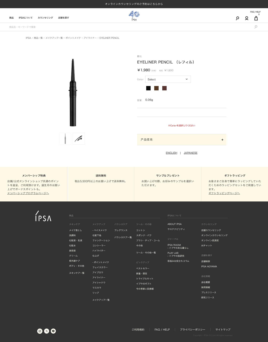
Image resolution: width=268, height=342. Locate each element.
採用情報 (205, 287)
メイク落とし (75, 230)
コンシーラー (99, 245)
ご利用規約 (138, 329)
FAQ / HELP (255, 12)
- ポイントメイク (100, 262)
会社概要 (205, 282)
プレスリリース (208, 292)
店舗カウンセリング (211, 230)
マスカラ (96, 288)
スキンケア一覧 (76, 273)
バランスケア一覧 (123, 237)
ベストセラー (142, 268)
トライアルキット (145, 278)
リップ (95, 293)
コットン (140, 230)
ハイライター (98, 250)
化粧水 (72, 245)
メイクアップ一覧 (101, 300)
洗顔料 (72, 235)
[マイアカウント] (246, 18)
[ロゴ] (134, 16)
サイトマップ (222, 329)
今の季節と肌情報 (145, 289)
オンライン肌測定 (210, 240)
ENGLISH (171, 153)
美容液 (72, 250)
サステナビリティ (176, 229)
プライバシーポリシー (192, 329)
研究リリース (207, 297)
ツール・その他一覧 (146, 252)
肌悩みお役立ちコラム (178, 261)
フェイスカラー (100, 267)
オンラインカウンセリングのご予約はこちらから (134, 4)
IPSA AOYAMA (209, 266)
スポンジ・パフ (144, 235)
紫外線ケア (74, 261)
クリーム (73, 256)
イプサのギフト (144, 284)
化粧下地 (96, 235)
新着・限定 (141, 273)
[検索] (237, 18)
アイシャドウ (98, 282)
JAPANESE (190, 153)
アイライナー (98, 277)
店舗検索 (205, 261)
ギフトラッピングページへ (224, 193)
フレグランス (120, 230)
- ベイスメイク (99, 230)
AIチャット (206, 245)
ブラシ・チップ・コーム (148, 240)
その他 (139, 245)
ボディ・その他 (76, 266)
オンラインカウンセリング (214, 235)
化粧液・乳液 (75, 240)
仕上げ (95, 256)
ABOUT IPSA (175, 224)
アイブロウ (97, 272)
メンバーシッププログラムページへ (28, 193)
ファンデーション (101, 240)
